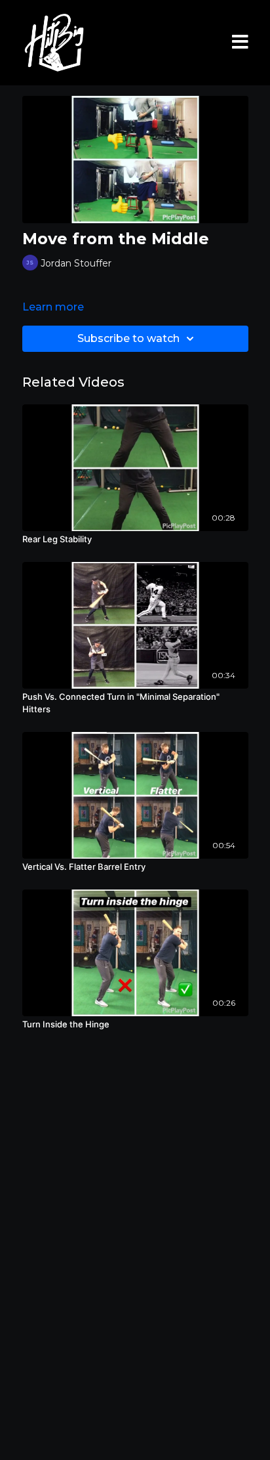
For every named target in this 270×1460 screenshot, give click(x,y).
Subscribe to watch (128, 338)
